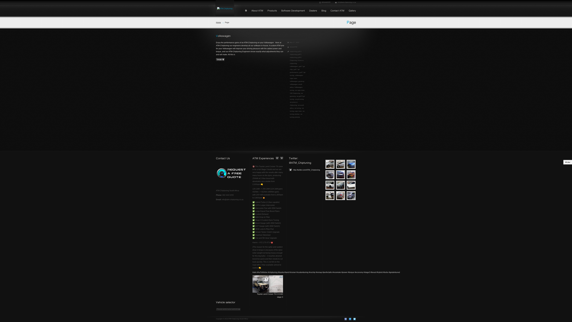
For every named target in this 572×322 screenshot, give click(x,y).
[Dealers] (312, 11)
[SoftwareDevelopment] (292, 11)
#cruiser (292, 272)
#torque (351, 272)
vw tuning (297, 108)
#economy (359, 272)
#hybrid (380, 272)
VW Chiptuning (295, 93)
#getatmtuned (394, 272)
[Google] (350, 319)
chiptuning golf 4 (295, 51)
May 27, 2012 (294, 42)
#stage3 (367, 272)
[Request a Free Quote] (231, 173)
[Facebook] (345, 319)
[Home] (246, 10)
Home (218, 22)
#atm (254, 272)
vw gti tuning (299, 99)
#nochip (312, 272)
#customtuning (302, 272)
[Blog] (322, 11)
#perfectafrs (327, 272)
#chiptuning (273, 272)
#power (344, 272)
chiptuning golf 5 (295, 54)
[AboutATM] (256, 11)
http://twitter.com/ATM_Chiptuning (306, 170)
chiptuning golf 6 (295, 57)
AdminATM (293, 47)
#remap (319, 272)
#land (286, 272)
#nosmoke (336, 272)
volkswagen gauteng (297, 81)
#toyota (281, 272)
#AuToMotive (262, 272)
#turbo (385, 272)
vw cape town (299, 90)
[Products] (271, 11)
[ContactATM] (336, 11)
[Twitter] (354, 319)
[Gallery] (351, 11)
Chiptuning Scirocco (297, 60)
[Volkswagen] (223, 35)
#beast (373, 272)
